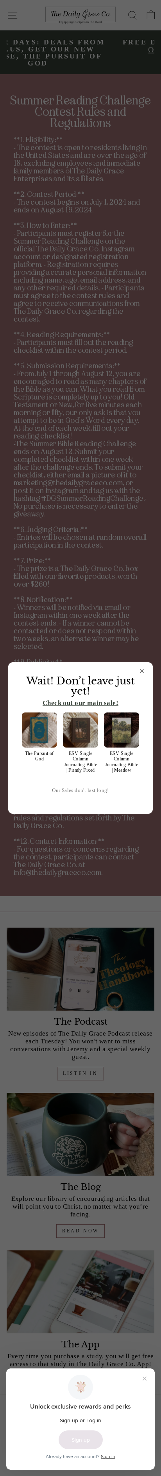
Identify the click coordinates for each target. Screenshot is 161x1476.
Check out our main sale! (80, 703)
